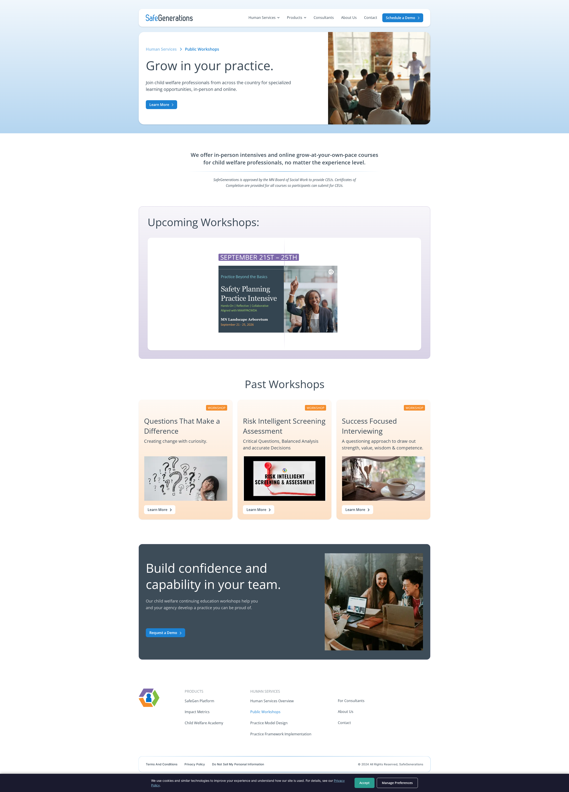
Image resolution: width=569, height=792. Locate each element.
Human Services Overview (272, 700)
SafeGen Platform (199, 700)
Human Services (262, 17)
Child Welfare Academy (204, 722)
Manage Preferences (397, 783)
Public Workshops (265, 711)
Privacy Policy (194, 764)
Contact (370, 17)
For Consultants (351, 700)
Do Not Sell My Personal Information (238, 764)
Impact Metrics (197, 711)
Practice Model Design (269, 722)
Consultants (324, 17)
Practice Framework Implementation (280, 734)
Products (294, 17)
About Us (349, 17)
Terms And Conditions (161, 764)
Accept (364, 783)
